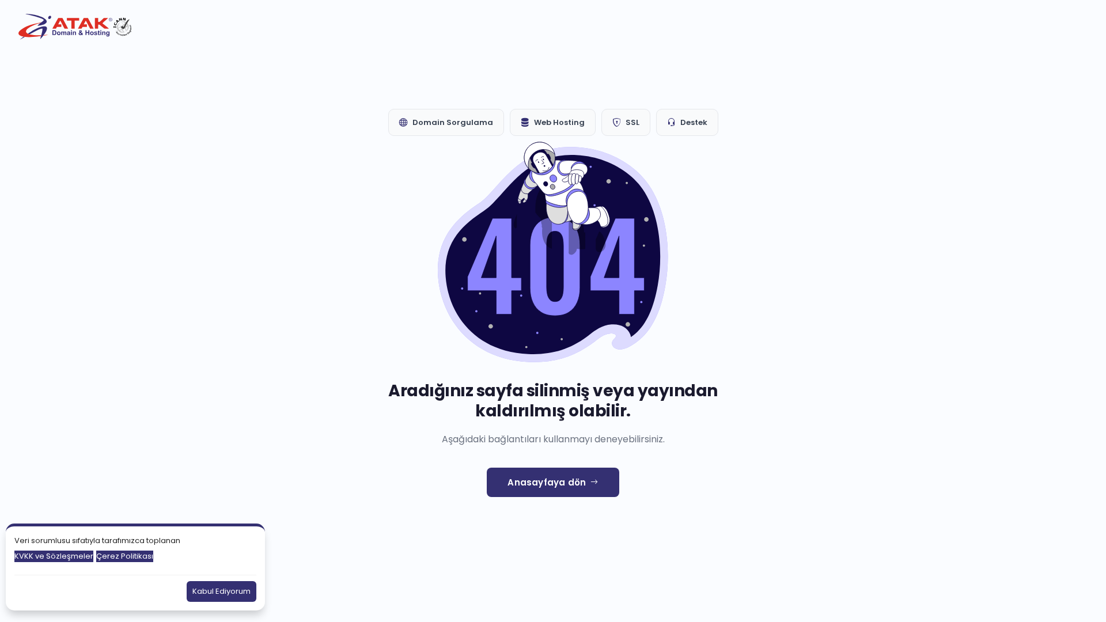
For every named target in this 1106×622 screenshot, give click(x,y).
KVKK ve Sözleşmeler (53, 556)
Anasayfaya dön (546, 482)
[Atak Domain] (76, 27)
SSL (632, 122)
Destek (693, 122)
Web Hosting (559, 122)
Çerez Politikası (124, 556)
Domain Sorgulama (452, 122)
